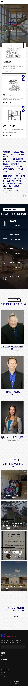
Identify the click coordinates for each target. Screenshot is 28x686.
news (14, 459)
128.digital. (17, 682)
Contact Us (3, 666)
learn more (9, 71)
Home (2, 655)
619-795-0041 (4, 642)
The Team (3, 664)
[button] (2, 1)
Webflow (17, 684)
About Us (3, 662)
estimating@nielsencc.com (15, 642)
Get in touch (10, 30)
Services (3, 672)
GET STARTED (14, 616)
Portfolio (3, 674)
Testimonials (4, 676)
